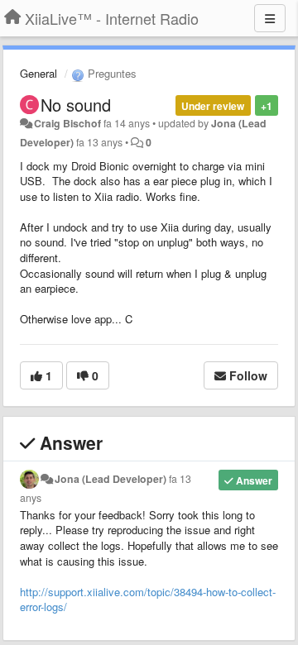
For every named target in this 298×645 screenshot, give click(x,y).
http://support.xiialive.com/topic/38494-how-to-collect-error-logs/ (148, 599)
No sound (76, 105)
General (38, 73)
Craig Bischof (67, 123)
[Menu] (270, 18)
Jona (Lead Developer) (110, 478)
